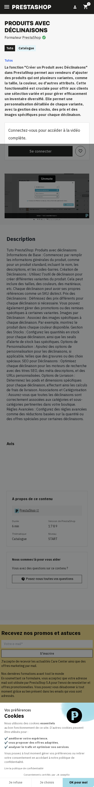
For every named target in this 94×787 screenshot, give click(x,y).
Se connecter (41, 151)
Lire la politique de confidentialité (23, 768)
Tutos (9, 60)
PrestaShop (31, 37)
